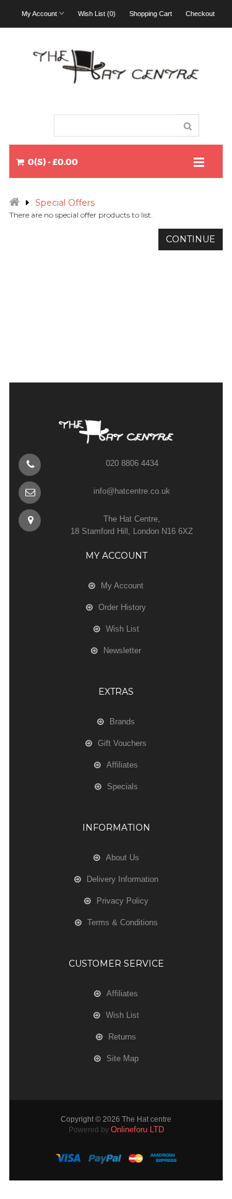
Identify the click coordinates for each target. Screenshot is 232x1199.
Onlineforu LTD (137, 1129)
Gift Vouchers (122, 743)
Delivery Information (122, 879)
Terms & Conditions (122, 922)
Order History (122, 607)
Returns (122, 1036)
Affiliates (122, 764)
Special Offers (65, 202)
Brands (122, 721)
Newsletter (122, 650)
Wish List (122, 628)
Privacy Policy (122, 900)
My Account (122, 585)
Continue (190, 239)
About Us (122, 857)
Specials (122, 786)
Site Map (122, 1058)
